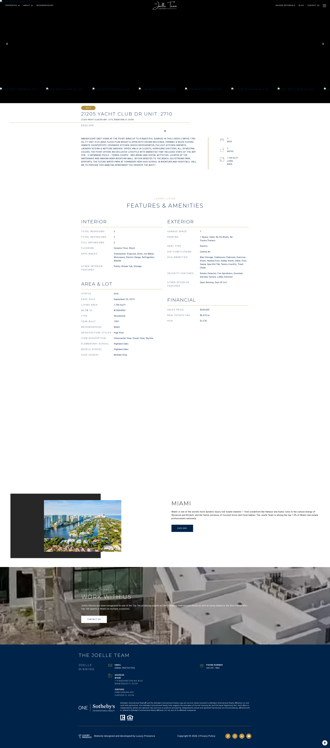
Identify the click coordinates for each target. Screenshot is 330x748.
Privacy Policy (207, 736)
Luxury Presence (145, 736)
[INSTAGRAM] (234, 736)
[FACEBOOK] (227, 736)
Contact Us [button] (94, 619)
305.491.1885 (213, 668)
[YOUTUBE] (248, 736)
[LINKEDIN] (241, 736)
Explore (182, 528)
